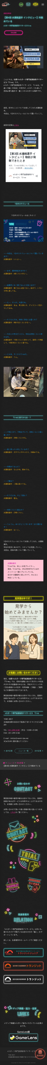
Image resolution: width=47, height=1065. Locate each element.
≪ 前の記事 (8, 751)
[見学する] (29, 861)
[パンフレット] (12, 885)
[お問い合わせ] (28, 4)
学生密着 (14, 32)
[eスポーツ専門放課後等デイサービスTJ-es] (6, 4)
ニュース (10, 763)
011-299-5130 (14, 730)
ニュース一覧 (23, 751)
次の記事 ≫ (38, 751)
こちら (16, 125)
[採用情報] (36, 4)
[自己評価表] (34, 885)
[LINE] (21, 4)
